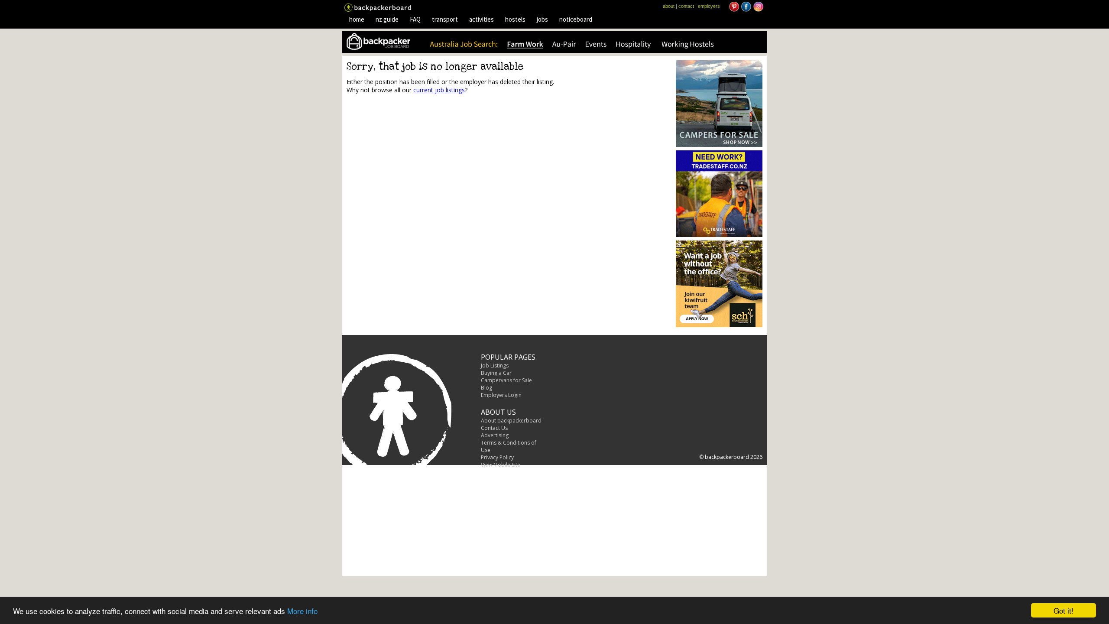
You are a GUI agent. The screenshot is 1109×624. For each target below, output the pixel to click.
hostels (515, 19)
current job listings (439, 90)
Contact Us (494, 428)
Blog (486, 387)
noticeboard (575, 19)
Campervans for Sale (506, 380)
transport (445, 19)
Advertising (495, 435)
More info (302, 610)
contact (686, 6)
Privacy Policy (497, 457)
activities (481, 19)
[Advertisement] (419, 167)
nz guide (387, 19)
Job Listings (495, 365)
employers (709, 6)
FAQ (415, 19)
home (356, 19)
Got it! (1063, 610)
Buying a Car (496, 373)
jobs (542, 19)
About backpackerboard (511, 420)
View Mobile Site (500, 464)
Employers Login (501, 395)
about (668, 6)
